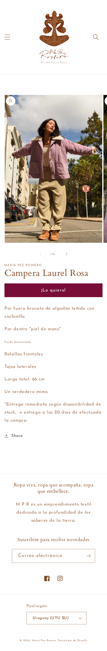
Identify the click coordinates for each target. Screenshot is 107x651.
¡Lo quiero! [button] (53, 290)
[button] (7, 37)
